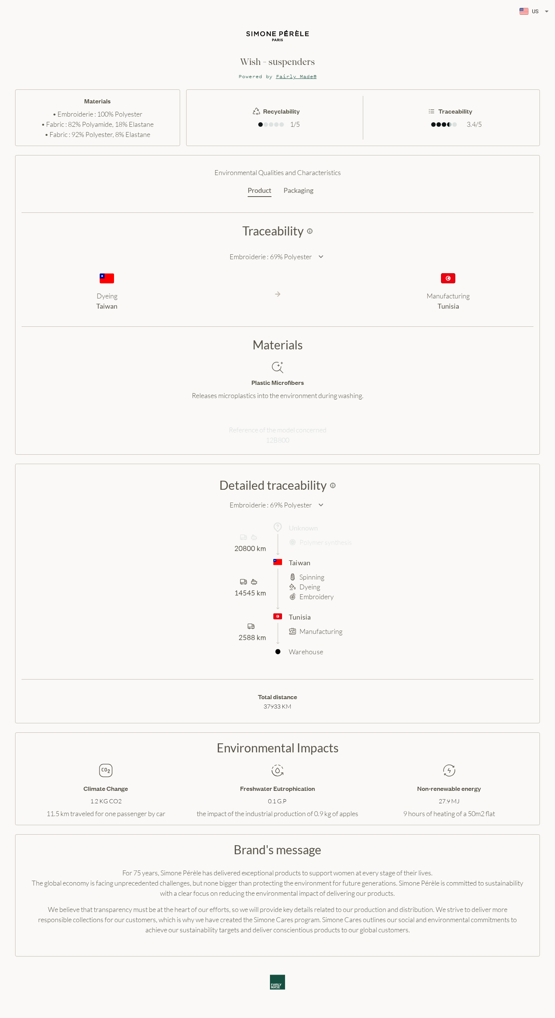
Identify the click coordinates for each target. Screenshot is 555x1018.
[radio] (260, 124)
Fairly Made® (296, 76)
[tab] (260, 190)
